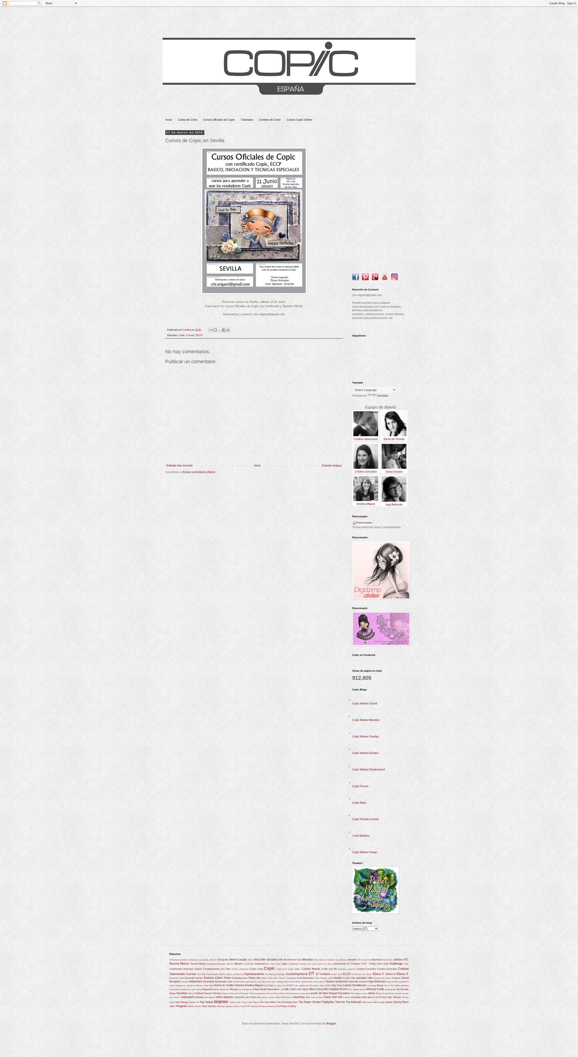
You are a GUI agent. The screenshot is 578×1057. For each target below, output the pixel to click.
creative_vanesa (346, 969)
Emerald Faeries (194, 978)
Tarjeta (209, 1002)
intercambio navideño (397, 981)
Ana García (320, 959)
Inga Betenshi (376, 981)
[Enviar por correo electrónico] (211, 330)
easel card (336, 974)
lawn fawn (319, 985)
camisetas (293, 964)
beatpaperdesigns (216, 964)
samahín (389, 993)
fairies (264, 978)
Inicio (168, 119)
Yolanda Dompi (258, 1006)
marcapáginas (245, 989)
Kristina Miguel (254, 985)
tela (239, 1002)
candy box (305, 964)
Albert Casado (238, 959)
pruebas (306, 993)
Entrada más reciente (179, 465)
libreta (380, 985)
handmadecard (241, 981)
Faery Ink (254, 977)
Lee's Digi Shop (333, 985)
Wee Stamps (209, 1006)
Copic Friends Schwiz (365, 819)
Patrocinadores (257, 993)
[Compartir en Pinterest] (228, 330)
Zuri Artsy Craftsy (286, 1006)
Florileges (291, 978)
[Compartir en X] (219, 330)
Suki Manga (181, 1002)
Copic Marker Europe (365, 753)
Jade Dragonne (177, 985)
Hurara (330, 981)
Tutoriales (247, 119)
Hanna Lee (255, 981)
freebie (338, 977)
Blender (238, 963)
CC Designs (353, 963)
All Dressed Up (292, 959)
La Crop (268, 985)
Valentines (367, 1002)
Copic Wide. (294, 969)
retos (371, 993)
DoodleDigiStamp (297, 974)
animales (352, 959)
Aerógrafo (222, 959)
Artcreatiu (388, 959)
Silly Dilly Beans (284, 997)
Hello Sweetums (303, 981)
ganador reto (364, 977)
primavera (296, 993)
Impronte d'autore (358, 981)
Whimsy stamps (225, 1006)
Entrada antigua (332, 465)
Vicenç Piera (401, 1002)
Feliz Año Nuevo (276, 978)
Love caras (196, 989)
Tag (202, 1002)
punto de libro (319, 993)
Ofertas (216, 993)
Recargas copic (359, 993)
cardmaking (339, 963)
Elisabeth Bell (176, 978)
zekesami (271, 1006)
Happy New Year (285, 981)
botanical (260, 963)
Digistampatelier (254, 974)
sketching (299, 997)
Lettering (371, 985)
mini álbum (303, 989)
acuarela (203, 959)
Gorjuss (396, 978)
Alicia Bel (260, 959)
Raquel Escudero (339, 993)
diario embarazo (234, 974)
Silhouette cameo (266, 997)
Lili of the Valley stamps (396, 985)
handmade (208, 981)
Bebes (230, 964)
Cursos (190, 335)
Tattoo (233, 1002)
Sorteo (346, 997)
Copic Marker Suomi (364, 703)
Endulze (209, 977)
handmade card (223, 981)
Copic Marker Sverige (365, 736)
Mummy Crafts (375, 989)
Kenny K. (220, 985)
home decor (319, 981)
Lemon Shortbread (354, 985)
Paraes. (244, 993)
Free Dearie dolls (324, 978)
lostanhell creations (179, 989)
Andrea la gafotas (336, 959)
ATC (406, 959)
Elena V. (403, 974)
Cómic (234, 969)
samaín (398, 993)
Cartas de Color (187, 119)
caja (278, 964)
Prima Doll (285, 993)
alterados (307, 959)
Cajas (284, 963)
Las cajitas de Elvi (303, 985)
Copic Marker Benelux (366, 720)
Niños (191, 993)
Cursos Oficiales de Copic (219, 119)
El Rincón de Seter (362, 974)
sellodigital (209, 997)
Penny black (272, 993)
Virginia (181, 1006)
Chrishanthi (175, 969)
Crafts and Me (329, 969)
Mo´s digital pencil (356, 989)
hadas (184, 981)
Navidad (182, 993)
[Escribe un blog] (215, 330)
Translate (382, 395)
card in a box (324, 964)
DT (312, 973)
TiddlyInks (328, 1002)
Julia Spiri (209, 985)
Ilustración (341, 981)
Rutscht (380, 993)
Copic (182, 335)
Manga (233, 989)
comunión (244, 969)
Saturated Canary (192, 997)
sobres (319, 997)
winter (236, 1006)
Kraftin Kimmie (235, 985)
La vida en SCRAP (284, 985)
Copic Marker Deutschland (368, 769)
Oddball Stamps (203, 993)
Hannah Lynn (269, 981)
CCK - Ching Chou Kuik (374, 963)
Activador (193, 959)
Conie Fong (256, 969)
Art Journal (363, 959)
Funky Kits (349, 978)
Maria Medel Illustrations (266, 989)
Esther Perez (223, 977)
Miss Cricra (316, 989)
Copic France (360, 786)
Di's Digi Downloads (207, 974)
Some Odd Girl (333, 997)
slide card (310, 997)
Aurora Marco (179, 963)
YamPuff (244, 1006)
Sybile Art (194, 1002)
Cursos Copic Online (299, 119)
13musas (174, 959)
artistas (398, 959)
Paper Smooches (231, 993)
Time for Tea (342, 1002)
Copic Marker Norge (364, 852)
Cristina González (387, 969)
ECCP (199, 335)
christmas (188, 969)
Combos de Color (270, 119)
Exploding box (240, 978)
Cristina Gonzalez (366, 969)
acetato (184, 959)
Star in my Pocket (377, 997)
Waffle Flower (194, 1006)
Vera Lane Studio (382, 1002)
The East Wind (267, 1002)
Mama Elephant (221, 989)
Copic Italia (359, 802)
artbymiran (376, 959)
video (172, 1006)
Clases (198, 969)
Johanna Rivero (194, 985)
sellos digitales (224, 997)
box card (270, 964)
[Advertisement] (380, 199)
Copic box (281, 969)
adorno (213, 959)
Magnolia (207, 989)
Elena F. (379, 974)
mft (282, 989)
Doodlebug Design (275, 974)
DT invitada (323, 974)
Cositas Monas (311, 968)
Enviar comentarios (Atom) (199, 472)
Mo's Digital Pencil (335, 989)
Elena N (391, 974)
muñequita (390, 989)
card (314, 964)
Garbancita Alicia (382, 978)
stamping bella (358, 997)
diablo (222, 974)
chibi (406, 964)
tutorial (356, 1002)
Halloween (195, 981)
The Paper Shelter (309, 1002)
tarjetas (221, 1001)
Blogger (331, 1023)
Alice (250, 959)
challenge (396, 963)
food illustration (305, 978)
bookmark (249, 964)
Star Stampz (394, 997)
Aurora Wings (198, 963)
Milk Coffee (290, 989)
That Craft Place (250, 1002)
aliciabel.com (275, 959)
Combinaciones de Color (217, 969)
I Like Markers (360, 835)
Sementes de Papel (245, 997)
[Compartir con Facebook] (223, 330)
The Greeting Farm (287, 1002)
